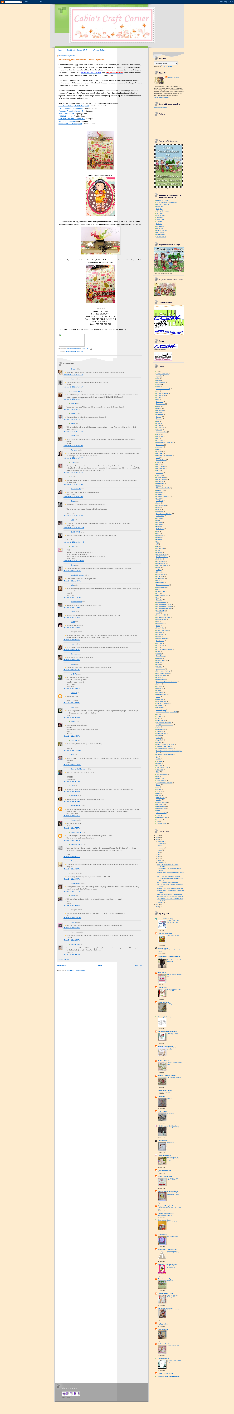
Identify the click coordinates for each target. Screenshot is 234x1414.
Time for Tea (170, 1142)
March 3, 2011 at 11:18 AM (72, 891)
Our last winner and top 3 (165, 1215)
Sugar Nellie (159, 740)
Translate (169, 66)
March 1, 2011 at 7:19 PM (71, 840)
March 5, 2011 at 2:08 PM (71, 940)
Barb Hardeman (76, 806)
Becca (73, 565)
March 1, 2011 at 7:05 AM (71, 670)
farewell (158, 526)
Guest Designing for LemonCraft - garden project (173, 1158)
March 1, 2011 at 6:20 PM (71, 816)
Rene (72, 707)
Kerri (72, 786)
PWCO (158, 684)
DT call (158, 498)
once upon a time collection (164, 649)
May (159, 856)
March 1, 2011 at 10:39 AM (72, 765)
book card (159, 419)
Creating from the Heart (165, 1046)
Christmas (159, 453)
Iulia (72, 585)
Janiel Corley (160, 219)
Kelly (72, 861)
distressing (159, 492)
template (158, 763)
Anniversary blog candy (163, 389)
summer (158, 742)
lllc (157, 589)
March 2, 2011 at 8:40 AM (71, 879)
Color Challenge (161, 460)
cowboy (158, 470)
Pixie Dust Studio (161, 675)
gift (157, 546)
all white (158, 380)
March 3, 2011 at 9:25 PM (71, 905)
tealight (158, 759)
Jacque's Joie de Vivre (165, 1176)
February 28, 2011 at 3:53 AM (73, 375)
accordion (159, 376)
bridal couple (160, 423)
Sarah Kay (159, 692)
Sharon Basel (75, 944)
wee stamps (160, 804)
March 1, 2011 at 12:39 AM (72, 581)
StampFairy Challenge (67, 121)
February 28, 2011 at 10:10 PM (73, 542)
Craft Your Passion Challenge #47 (71, 119)
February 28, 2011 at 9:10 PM (73, 497)
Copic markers (160, 466)
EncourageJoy (162, 1234)
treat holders (160, 778)
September (161, 848)
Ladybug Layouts (163, 1323)
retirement (159, 686)
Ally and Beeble (160, 382)
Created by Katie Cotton (165, 1293)
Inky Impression (161, 563)
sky (157, 714)
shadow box (160, 705)
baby (157, 399)
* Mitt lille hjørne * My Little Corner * (169, 1126)
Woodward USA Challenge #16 (70, 124)
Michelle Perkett (161, 619)
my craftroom (160, 634)
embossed (159, 511)
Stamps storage (161, 733)
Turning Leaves (161, 780)
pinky (72, 755)
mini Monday (160, 623)
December (161, 841)
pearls (158, 664)
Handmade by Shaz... (164, 1220)
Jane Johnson (160, 215)
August (160, 850)
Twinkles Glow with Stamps (167, 1075)
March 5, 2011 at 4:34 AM (71, 928)
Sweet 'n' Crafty (163, 948)
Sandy (73, 895)
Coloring (158, 462)
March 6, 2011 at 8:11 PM (71, 954)
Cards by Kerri (162, 987)
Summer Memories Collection (165, 744)
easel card (159, 501)
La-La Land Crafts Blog (165, 919)
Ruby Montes (160, 232)
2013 (157, 835)
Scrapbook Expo (161, 701)
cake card (159, 429)
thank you (159, 765)
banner (158, 406)
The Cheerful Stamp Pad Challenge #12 (73, 106)
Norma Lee (159, 228)
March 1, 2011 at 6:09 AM (71, 660)
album (158, 378)
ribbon (158, 690)
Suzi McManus (160, 234)
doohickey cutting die (162, 496)
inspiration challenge (162, 565)
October (160, 846)
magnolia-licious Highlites (163, 608)
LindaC (73, 462)
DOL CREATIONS (163, 1002)
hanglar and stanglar (162, 557)
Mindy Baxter (160, 226)
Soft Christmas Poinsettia (174, 1077)
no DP (158, 647)
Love (157, 593)
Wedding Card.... (172, 1004)
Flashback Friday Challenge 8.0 (70, 111)
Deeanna (74, 654)
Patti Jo (73, 403)
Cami (72, 520)
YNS (157, 821)
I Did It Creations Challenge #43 (70, 108)
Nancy (73, 423)
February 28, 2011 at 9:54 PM (73, 515)
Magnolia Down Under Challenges (169, 1376)
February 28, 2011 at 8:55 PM (73, 458)
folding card (159, 535)
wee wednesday (161, 806)
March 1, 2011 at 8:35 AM (71, 717)
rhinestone (159, 688)
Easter (158, 503)
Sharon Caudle (76, 489)
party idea (159, 662)
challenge (159, 451)
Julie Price (159, 221)
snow (158, 718)
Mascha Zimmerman (77, 575)
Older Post (138, 965)
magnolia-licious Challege (163, 604)
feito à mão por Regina (165, 1090)
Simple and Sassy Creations (167, 1206)
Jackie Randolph (76, 832)
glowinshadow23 (163, 1358)
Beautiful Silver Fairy (173, 1345)
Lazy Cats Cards (163, 1140)
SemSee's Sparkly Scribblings (167, 1031)
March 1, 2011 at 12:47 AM (72, 597)
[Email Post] (90, 348)
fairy (157, 520)
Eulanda (73, 413)
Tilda (157, 772)
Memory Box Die (161, 615)
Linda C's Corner (163, 1329)
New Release (160, 641)
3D (157, 371)
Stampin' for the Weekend (166, 1213)
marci (158, 613)
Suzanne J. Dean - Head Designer (166, 202)
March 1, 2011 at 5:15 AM (71, 650)
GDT (157, 541)
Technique (159, 761)
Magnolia (68, 351)
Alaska (169, 1331)
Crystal (73, 369)
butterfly (158, 425)
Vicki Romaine (75, 883)
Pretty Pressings (163, 1111)
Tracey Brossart (161, 236)
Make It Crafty (160, 610)
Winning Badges (99, 50)
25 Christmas (170, 1113)
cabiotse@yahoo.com (160, 107)
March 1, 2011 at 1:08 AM (71, 607)
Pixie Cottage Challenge (163, 671)
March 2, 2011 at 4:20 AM (71, 869)
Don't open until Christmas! (174, 1310)
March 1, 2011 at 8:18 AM (71, 703)
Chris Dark (159, 213)
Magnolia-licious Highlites (166, 1279)
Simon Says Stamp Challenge (167, 1264)
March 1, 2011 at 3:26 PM (71, 791)
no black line (160, 645)
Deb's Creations (161, 479)
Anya (157, 391)
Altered (158, 384)
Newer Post (61, 965)
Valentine (159, 791)
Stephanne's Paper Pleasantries (168, 1191)
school (158, 697)
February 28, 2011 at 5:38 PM (73, 399)
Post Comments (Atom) (76, 970)
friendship (159, 539)
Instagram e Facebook (164, 1092)
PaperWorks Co (161, 660)
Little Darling (160, 582)
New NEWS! (170, 1280)
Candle (158, 434)
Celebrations (160, 445)
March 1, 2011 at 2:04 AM (71, 617)
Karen (73, 622)
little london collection (162, 585)
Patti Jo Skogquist (161, 230)
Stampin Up (159, 731)
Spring (158, 727)
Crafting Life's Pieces (164, 1155)
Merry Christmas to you (163, 617)
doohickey (159, 494)
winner (158, 810)
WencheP (74, 740)
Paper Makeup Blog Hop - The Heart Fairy (169, 894)
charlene (74, 820)
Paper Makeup (160, 656)
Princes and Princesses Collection (166, 682)
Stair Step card (160, 729)
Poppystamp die (161, 679)
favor (157, 531)
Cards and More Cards (165, 933)
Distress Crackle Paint (163, 488)
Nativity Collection (161, 638)
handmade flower (161, 554)
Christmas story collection (164, 455)
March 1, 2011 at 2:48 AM (71, 627)
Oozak (158, 651)
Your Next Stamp (161, 823)
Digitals (158, 485)
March (160, 860)
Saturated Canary (161, 694)
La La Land (159, 576)
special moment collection (163, 722)
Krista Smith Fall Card (173, 935)
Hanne (73, 379)
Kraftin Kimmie (160, 574)
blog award (159, 412)
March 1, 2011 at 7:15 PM (71, 828)
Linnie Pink (161, 1096)
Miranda (73, 721)
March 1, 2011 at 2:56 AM (71, 640)
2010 (157, 904)
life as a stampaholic (164, 1170)
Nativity (158, 636)
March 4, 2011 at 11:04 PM (72, 918)
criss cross (159, 473)
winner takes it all (161, 813)
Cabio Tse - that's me (162, 204)
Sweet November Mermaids (164, 754)
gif (157, 544)
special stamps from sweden (164, 725)
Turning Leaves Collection (164, 782)
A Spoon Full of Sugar (162, 373)
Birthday (158, 408)
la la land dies (160, 578)
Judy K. (73, 436)
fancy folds (159, 524)
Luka (157, 597)
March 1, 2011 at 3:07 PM (71, 781)
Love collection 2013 (162, 595)
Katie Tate (159, 224)
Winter (158, 815)
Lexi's (158, 580)
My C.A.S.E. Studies (164, 1061)
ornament (159, 653)
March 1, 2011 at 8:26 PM (71, 857)
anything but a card (162, 393)
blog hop (158, 417)
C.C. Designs (160, 427)
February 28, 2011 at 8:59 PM (73, 485)
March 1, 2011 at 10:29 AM (72, 750)
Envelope (159, 518)
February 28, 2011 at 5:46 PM (73, 409)
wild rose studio (161, 808)
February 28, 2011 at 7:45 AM (73, 387)
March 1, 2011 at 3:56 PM (71, 801)
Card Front (159, 440)
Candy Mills (159, 206)
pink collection (160, 669)
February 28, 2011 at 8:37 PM (73, 446)
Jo (71, 476)
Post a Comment (63, 959)
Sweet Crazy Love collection (164, 748)
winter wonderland (161, 817)
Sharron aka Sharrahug (78, 769)
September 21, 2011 (163, 1324)
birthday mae (160, 410)
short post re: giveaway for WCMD (166, 712)
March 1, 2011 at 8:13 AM (71, 688)
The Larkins (159, 769)
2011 (157, 839)
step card (159, 735)
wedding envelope (161, 802)
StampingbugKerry (77, 844)
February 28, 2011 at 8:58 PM (73, 472)
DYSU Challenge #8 (66, 114)
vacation (158, 789)
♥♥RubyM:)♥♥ (75, 391)
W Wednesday (160, 798)
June (159, 854)
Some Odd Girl (160, 720)
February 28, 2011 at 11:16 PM (73, 561)
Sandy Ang (74, 795)
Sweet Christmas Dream (163, 746)
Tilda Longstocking (161, 774)
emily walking (160, 516)
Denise (73, 612)
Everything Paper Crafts (165, 1308)
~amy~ (73, 644)
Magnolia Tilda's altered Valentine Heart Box (170, 888)
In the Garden (160, 561)
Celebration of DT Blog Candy (165, 442)
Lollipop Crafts (160, 591)
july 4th (158, 572)
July (159, 852)
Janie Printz (159, 217)
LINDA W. (74, 674)
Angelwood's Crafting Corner (167, 1249)
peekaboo (159, 666)
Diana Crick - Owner (162, 200)
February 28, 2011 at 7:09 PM (73, 419)
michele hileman (76, 602)
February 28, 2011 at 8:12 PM (73, 431)
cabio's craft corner (173, 77)
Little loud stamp (161, 587)
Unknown (74, 693)
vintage (158, 795)
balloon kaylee (160, 404)
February (160, 862)
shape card (159, 707)
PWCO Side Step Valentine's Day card (168, 876)
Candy (73, 546)
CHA (157, 449)
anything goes (160, 395)
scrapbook (159, 699)
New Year (159, 643)
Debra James (162, 972)
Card (157, 438)
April (159, 858)
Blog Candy (159, 414)
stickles (158, 738)
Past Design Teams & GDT (77, 50)
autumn (158, 397)
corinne (73, 922)
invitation (158, 570)
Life (159, 1172)
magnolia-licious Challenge (164, 606)
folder (158, 533)
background (159, 402)
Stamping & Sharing (164, 1017)
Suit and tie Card (172, 1221)
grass (158, 550)
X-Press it (159, 819)
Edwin (158, 509)
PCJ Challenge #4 (65, 116)
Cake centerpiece (161, 432)
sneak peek (159, 716)
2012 (157, 837)
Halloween (159, 552)
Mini (157, 621)
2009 (157, 907)
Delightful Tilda (160, 483)
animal (158, 386)
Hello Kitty (159, 559)
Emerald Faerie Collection (163, 514)
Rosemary (74, 450)
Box (157, 421)
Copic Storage (160, 468)
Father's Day (160, 529)
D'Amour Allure (160, 477)
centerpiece (159, 447)
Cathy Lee (159, 209)
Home (60, 50)
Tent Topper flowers (172, 1236)
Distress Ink (160, 490)
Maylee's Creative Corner (166, 1373)
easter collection (161, 505)
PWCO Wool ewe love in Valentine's (167, 882)
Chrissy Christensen (162, 211)
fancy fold (159, 522)
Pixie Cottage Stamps (162, 673)
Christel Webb (75, 532)
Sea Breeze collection (162, 703)
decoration (159, 481)
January (160, 902)
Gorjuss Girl (160, 548)
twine (157, 787)
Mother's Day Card (162, 630)
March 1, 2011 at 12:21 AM (72, 571)
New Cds (169, 1098)
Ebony (158, 507)
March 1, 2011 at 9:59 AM (71, 736)
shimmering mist (161, 710)
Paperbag (159, 658)
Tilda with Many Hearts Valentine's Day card (170, 896)
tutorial (158, 785)
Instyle (158, 567)
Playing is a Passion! (164, 1344)
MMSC (158, 626)
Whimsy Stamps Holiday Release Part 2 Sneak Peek (173, 1194)
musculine (159, 632)
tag (157, 757)
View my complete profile (161, 97)
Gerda (73, 501)
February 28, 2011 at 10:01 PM (73, 528)
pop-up (158, 677)
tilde (157, 776)
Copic (158, 464)
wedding (158, 800)
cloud (158, 458)
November (161, 843)
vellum (158, 793)
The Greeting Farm (162, 767)
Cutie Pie (159, 475)
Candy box (159, 436)
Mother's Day (160, 628)
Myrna (73, 664)
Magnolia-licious (77, 351)
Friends (158, 537)
